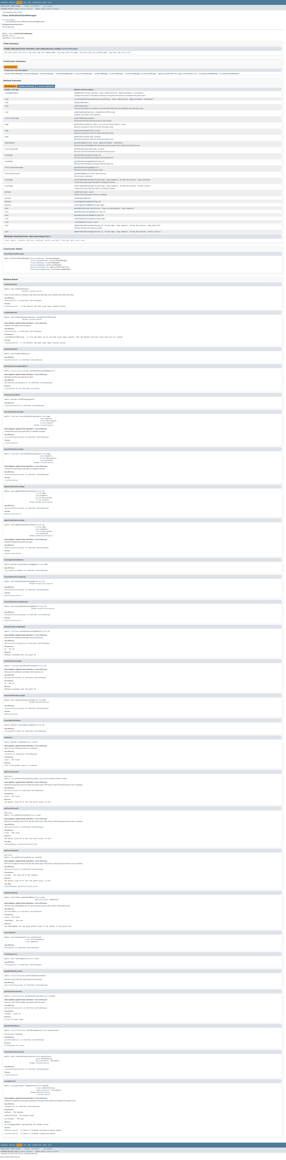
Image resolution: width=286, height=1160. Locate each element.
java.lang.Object (8, 20)
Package (12, 2)
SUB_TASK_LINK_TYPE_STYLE (119, 52)
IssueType (9, 155)
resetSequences (80, 222)
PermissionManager (133, 74)
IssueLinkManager (101, 74)
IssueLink (13, 149)
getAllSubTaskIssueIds (83, 118)
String (94, 155)
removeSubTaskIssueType (84, 218)
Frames (27, 6)
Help (50, 2)
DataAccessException (44, 502)
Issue (88, 93)
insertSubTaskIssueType (84, 180)
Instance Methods (26, 86)
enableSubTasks (80, 106)
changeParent (79, 93)
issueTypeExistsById (82, 201)
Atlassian (21, 1153)
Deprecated (36, 2)
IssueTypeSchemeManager (208, 74)
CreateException (35, 291)
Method (30, 9)
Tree (29, 2)
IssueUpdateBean (11, 93)
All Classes (47, 6)
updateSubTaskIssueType (84, 225)
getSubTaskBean (80, 143)
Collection (9, 118)
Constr (22, 9)
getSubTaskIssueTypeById (84, 161)
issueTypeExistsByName (83, 205)
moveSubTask (79, 208)
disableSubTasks (81, 102)
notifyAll (56, 240)
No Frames (35, 6)
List (6, 149)
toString (65, 240)
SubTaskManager (8, 27)
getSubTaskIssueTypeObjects (85, 167)
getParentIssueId (81, 124)
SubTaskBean (10, 143)
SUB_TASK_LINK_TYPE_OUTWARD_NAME (93, 52)
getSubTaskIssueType (82, 155)
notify (47, 240)
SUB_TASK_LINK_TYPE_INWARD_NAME (41, 52)
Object (12, 36)
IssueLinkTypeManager (65, 74)
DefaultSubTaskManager (14, 74)
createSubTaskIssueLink (84, 99)
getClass (30, 240)
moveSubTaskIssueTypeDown (85, 212)
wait (72, 240)
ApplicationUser (125, 93)
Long (16, 118)
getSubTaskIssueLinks (83, 149)
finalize (21, 240)
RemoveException (42, 702)
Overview (4, 2)
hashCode (39, 240)
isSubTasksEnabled (81, 198)
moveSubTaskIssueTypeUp (84, 215)
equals (13, 240)
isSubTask (78, 192)
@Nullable (8, 776)
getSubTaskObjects (81, 173)
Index (45, 2)
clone (6, 240)
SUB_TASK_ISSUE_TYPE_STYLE (15, 52)
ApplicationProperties (167, 74)
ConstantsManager (31, 74)
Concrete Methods (45, 86)
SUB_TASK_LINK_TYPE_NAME (67, 52)
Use (24, 2)
